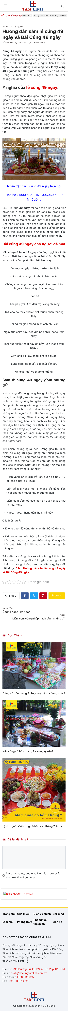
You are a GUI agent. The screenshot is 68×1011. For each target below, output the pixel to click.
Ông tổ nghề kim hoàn (16, 611)
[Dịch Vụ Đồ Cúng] (32, 5)
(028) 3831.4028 (18, 981)
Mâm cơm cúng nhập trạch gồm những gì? (39, 618)
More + (58, 595)
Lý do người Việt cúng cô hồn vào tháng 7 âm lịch (33, 826)
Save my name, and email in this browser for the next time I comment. (34, 875)
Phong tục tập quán (12, 27)
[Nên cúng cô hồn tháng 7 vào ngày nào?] (34, 723)
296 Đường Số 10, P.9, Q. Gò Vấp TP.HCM (39, 969)
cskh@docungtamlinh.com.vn (29, 973)
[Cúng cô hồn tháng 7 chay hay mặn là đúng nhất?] (34, 665)
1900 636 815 (25, 977)
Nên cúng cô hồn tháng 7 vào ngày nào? (27, 751)
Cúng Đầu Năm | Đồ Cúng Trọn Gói (47, 15)
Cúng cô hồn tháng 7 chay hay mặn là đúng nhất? (33, 693)
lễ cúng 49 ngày (41, 87)
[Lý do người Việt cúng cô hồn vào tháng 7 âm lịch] (34, 789)
